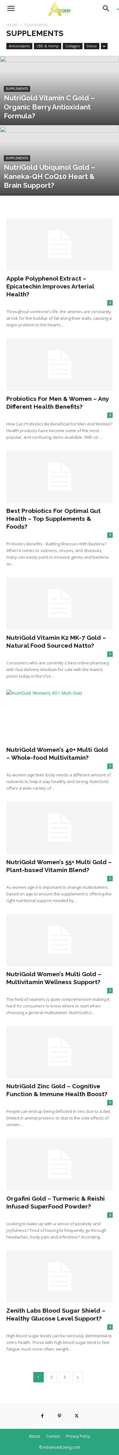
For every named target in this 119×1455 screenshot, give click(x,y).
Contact (53, 1436)
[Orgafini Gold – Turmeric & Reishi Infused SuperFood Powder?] (59, 1164)
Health (12, 24)
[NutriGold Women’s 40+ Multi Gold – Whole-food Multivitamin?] (59, 716)
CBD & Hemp (47, 46)
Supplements (17, 89)
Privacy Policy (78, 1436)
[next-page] (77, 1377)
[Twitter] (76, 1416)
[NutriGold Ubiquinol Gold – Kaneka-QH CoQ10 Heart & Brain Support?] (59, 177)
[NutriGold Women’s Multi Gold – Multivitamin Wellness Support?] (59, 940)
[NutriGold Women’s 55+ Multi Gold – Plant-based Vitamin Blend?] (59, 828)
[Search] (108, 8)
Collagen (72, 46)
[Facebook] (42, 1416)
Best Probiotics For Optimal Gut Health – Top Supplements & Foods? (53, 518)
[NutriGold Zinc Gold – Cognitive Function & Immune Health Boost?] (59, 1052)
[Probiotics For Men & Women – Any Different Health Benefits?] (59, 364)
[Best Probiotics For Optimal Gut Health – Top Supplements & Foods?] (59, 477)
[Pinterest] (59, 1416)
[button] (11, 8)
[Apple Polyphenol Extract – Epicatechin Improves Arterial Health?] (59, 244)
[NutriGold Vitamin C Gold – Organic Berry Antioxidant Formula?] (59, 107)
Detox (92, 46)
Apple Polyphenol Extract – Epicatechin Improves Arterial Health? (50, 286)
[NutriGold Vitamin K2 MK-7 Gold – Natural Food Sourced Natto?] (59, 603)
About (34, 1436)
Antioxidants (19, 46)
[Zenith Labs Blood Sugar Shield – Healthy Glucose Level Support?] (59, 1276)
